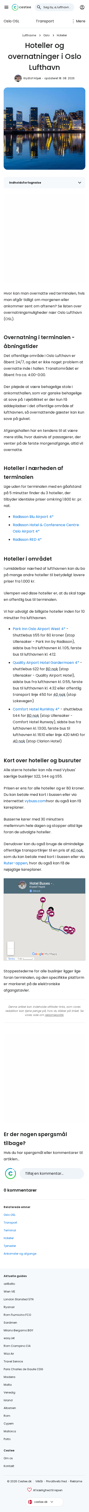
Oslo (46, 35)
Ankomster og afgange (20, 1254)
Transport (45, 21)
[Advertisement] (44, 238)
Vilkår (39, 1481)
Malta (8, 1385)
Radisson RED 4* (27, 539)
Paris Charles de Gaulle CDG (23, 1369)
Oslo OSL (11, 21)
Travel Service (13, 1361)
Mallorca (10, 1431)
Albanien (10, 1408)
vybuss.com (35, 801)
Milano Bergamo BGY (18, 1330)
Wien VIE (9, 1291)
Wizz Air (9, 1354)
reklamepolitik (54, 1015)
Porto (7, 1439)
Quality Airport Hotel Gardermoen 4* (46, 662)
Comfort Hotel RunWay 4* (36, 709)
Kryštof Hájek (32, 78)
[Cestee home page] (21, 7)
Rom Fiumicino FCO (17, 1315)
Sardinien (10, 1323)
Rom (7, 1416)
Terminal (10, 1230)
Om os (8, 1458)
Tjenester (10, 1246)
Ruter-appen (15, 863)
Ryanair (9, 1307)
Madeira (9, 1377)
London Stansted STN (19, 1299)
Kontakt (9, 1466)
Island (8, 1400)
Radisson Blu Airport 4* (33, 516)
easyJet (9, 1338)
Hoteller (62, 35)
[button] (6, 7)
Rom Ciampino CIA (17, 1346)
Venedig (9, 1392)
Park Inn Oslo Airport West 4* (39, 628)
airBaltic (9, 1284)
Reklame (76, 1481)
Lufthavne (29, 35)
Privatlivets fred (56, 1481)
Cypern (9, 1423)
